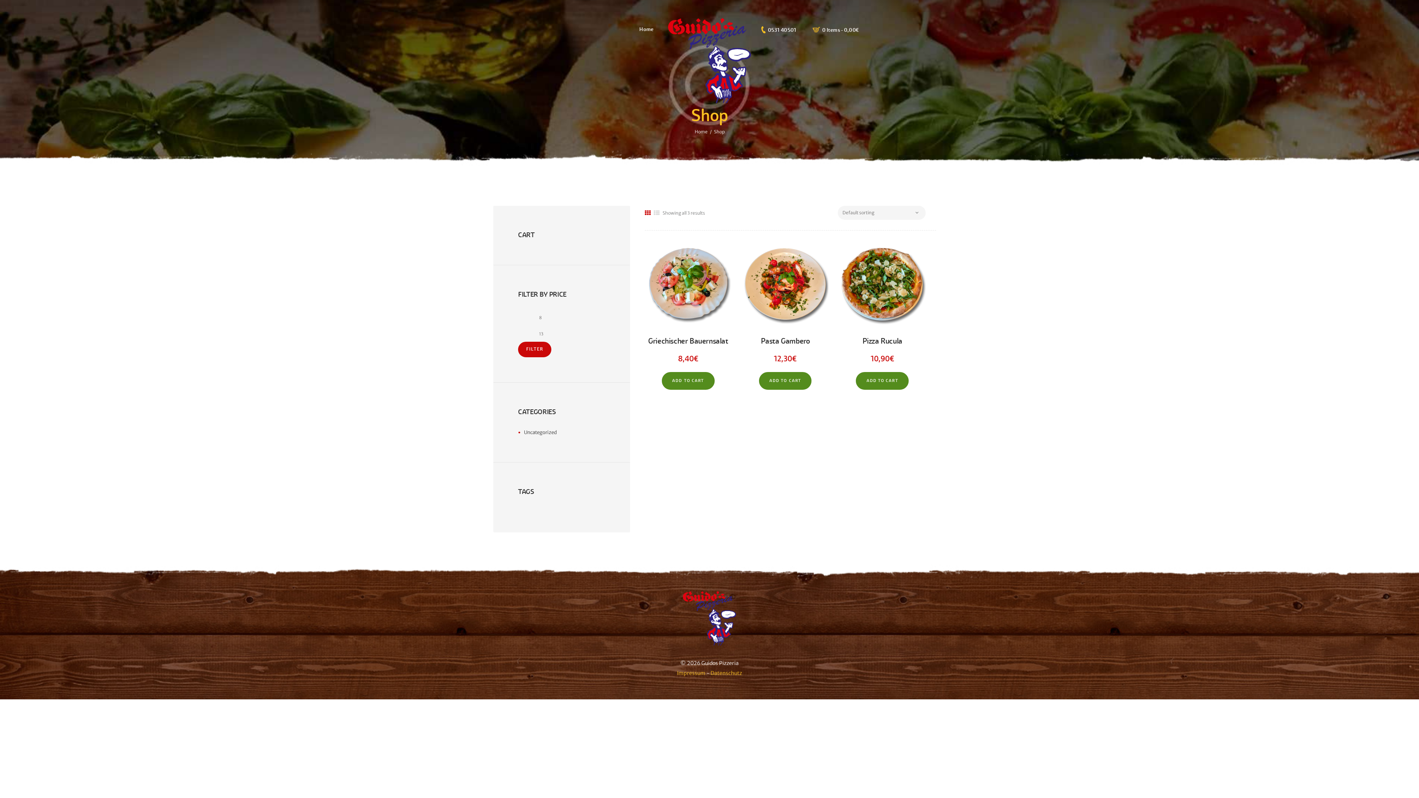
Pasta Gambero (785, 341)
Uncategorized (540, 432)
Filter (534, 349)
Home (701, 131)
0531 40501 (782, 30)
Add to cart (688, 380)
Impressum (691, 673)
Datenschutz (726, 673)
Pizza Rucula (882, 341)
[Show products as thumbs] (648, 212)
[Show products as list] (657, 212)
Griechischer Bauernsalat (688, 341)
